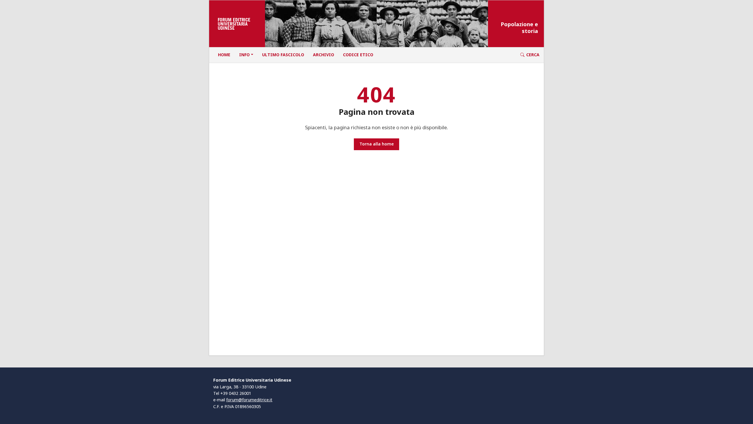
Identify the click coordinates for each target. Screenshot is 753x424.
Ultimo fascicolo (283, 54)
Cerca (532, 54)
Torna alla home (376, 144)
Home (224, 54)
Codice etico (358, 54)
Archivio (323, 54)
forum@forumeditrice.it (249, 400)
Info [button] (244, 54)
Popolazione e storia (519, 27)
